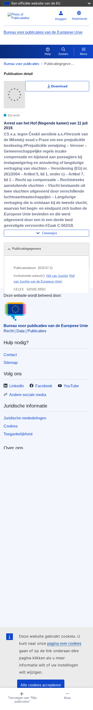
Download (59, 86)
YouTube (71, 386)
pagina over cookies (64, 643)
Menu (83, 54)
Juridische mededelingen (25, 418)
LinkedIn (16, 386)
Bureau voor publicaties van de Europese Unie (43, 32)
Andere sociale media (27, 395)
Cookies (11, 426)
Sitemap (11, 363)
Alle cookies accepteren (41, 685)
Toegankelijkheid (18, 434)
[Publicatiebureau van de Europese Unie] (19, 16)
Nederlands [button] (79, 18)
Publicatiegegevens (26, 248)
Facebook (43, 386)
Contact (10, 355)
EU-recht (13, 115)
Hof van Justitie (57, 276)
